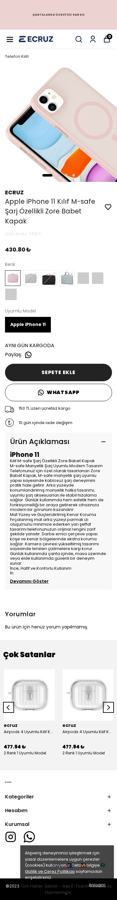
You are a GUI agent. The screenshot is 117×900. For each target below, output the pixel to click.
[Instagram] (10, 836)
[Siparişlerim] (93, 39)
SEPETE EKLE (58, 372)
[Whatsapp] (29, 836)
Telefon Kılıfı (17, 56)
